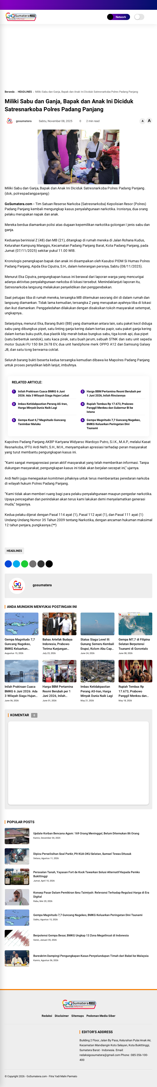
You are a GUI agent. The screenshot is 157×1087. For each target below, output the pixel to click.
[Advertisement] (79, 58)
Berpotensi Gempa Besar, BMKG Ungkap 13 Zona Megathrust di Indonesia (81, 935)
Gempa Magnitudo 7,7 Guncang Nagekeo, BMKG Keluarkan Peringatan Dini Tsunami (113, 424)
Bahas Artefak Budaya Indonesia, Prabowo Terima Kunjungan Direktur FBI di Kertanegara (57, 644)
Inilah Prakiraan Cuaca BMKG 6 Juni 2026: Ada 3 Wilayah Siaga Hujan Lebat (43, 393)
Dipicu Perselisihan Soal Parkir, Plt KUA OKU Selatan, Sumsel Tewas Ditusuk (82, 853)
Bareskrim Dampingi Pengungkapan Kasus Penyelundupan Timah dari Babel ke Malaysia (91, 955)
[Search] (150, 5)
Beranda (10, 91)
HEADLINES (25, 91)
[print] (32, 563)
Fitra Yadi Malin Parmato (63, 1076)
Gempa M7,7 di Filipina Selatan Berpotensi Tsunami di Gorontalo (134, 644)
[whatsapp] (24, 563)
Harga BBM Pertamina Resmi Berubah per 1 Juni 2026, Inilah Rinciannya (114, 393)
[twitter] (13, 4)
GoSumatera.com (37, 1076)
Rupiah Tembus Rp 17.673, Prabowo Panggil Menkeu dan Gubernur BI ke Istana (110, 407)
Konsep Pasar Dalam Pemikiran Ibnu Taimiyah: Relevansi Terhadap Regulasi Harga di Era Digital (91, 894)
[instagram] (19, 4)
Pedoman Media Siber (100, 1015)
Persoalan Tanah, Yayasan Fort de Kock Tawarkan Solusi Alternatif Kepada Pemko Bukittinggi (86, 874)
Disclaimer (62, 1015)
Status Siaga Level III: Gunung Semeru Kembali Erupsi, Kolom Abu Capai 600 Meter (97, 644)
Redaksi (47, 1015)
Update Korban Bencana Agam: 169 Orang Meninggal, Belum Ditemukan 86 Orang (86, 833)
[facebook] (7, 4)
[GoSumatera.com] (21, 20)
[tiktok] (31, 4)
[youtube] (25, 4)
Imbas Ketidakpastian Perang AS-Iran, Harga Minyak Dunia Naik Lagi (42, 406)
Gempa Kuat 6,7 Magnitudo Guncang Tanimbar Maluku (42, 422)
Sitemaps (77, 1015)
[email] (41, 563)
